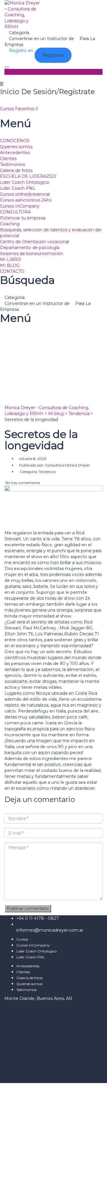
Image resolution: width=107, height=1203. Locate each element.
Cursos (7, 108)
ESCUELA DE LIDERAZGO (28, 176)
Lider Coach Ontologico (24, 182)
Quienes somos (16, 146)
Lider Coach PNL (17, 188)
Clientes (8, 158)
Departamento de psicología (29, 247)
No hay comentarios (22, 482)
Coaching (10, 224)
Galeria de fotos (16, 170)
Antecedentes (15, 152)
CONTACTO (12, 271)
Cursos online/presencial (25, 194)
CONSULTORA (15, 212)
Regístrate (11, 1194)
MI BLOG (10, 265)
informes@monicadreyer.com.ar (49, 930)
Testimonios (12, 164)
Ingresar (31, 1194)
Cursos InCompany (20, 206)
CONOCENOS (14, 140)
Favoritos (26, 108)
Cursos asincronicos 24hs (25, 200)
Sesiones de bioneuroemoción (31, 253)
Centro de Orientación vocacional (34, 241)
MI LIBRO (10, 259)
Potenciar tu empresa (22, 218)
